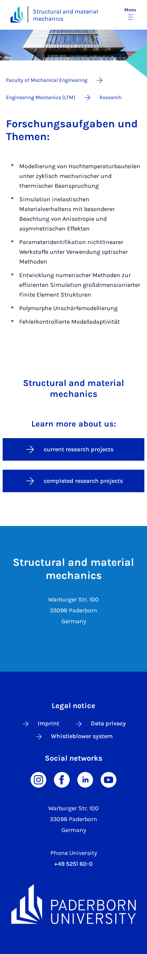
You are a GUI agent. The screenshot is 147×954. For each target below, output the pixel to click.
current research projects (78, 449)
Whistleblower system (82, 736)
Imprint (48, 723)
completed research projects (83, 480)
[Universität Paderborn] (73, 904)
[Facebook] (62, 779)
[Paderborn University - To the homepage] (17, 14)
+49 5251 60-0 (73, 863)
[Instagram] (38, 779)
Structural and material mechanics (65, 15)
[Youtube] (108, 779)
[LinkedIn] (85, 779)
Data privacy (108, 723)
